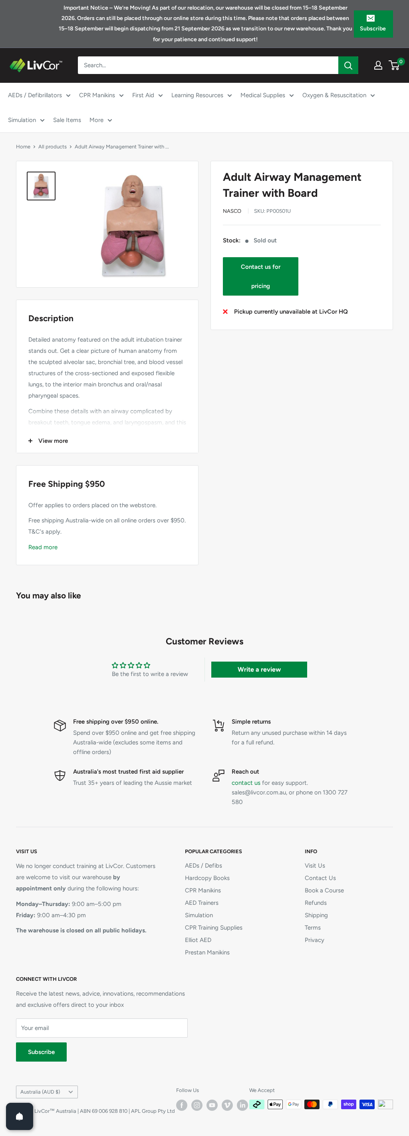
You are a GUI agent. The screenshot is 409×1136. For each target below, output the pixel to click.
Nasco (232, 211)
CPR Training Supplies (213, 927)
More (96, 120)
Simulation (22, 120)
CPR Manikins (97, 95)
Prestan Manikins (207, 952)
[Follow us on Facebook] (181, 1105)
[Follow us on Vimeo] (227, 1105)
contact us (246, 782)
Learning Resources (197, 95)
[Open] (19, 1116)
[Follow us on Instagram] (197, 1105)
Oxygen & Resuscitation (334, 95)
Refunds (316, 902)
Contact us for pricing (260, 276)
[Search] (348, 65)
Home (23, 147)
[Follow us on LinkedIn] (242, 1105)
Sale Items (67, 120)
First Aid (143, 95)
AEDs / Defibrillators (35, 95)
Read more (43, 547)
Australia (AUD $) (40, 1092)
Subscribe (373, 28)
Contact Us (320, 878)
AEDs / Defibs (203, 865)
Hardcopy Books (207, 878)
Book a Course (324, 890)
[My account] (378, 65)
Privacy (314, 940)
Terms (313, 927)
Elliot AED (198, 940)
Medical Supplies (262, 95)
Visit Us (315, 865)
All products (52, 147)
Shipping (316, 915)
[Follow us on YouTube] (212, 1105)
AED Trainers (201, 902)
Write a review (259, 669)
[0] (394, 65)
